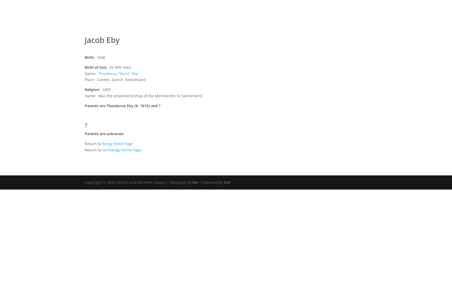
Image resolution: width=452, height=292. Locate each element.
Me (195, 182)
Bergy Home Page (117, 143)
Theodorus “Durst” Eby (118, 73)
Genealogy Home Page (121, 149)
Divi (227, 182)
